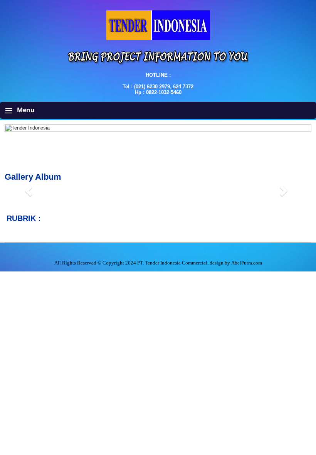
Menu (25, 110)
